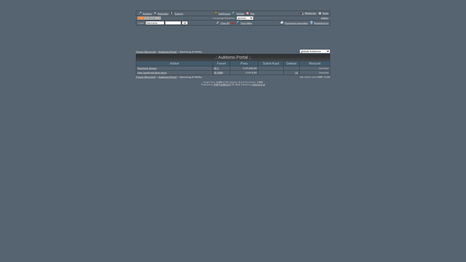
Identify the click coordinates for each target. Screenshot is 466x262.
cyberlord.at (258, 84)
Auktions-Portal (167, 51)
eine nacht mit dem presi (152, 72)
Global (240, 13)
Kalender (163, 13)
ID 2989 (218, 72)
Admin (324, 18)
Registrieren (321, 23)
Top (252, 13)
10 (296, 72)
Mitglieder (310, 13)
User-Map (246, 23)
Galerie (179, 13)
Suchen (147, 13)
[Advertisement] (233, 37)
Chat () (225, 23)
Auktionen (224, 13)
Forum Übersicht (146, 51)
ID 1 (216, 68)
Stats (326, 13)
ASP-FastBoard (222, 84)
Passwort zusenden (296, 23)
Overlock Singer (147, 68)
